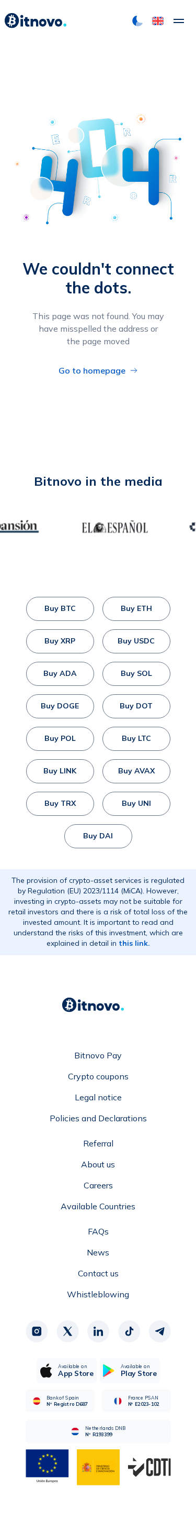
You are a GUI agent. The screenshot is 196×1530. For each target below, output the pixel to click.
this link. (134, 943)
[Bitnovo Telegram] (159, 1331)
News (98, 1252)
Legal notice (98, 1097)
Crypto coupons (98, 1076)
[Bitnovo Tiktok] (129, 1331)
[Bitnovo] (35, 21)
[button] (158, 21)
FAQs (98, 1231)
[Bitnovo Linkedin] (98, 1331)
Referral (98, 1143)
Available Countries (98, 1206)
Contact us (98, 1273)
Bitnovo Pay (98, 1055)
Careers (98, 1185)
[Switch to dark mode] (137, 21)
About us (98, 1164)
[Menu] (179, 21)
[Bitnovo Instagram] (37, 1331)
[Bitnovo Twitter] (67, 1331)
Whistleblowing (98, 1294)
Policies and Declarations (98, 1118)
